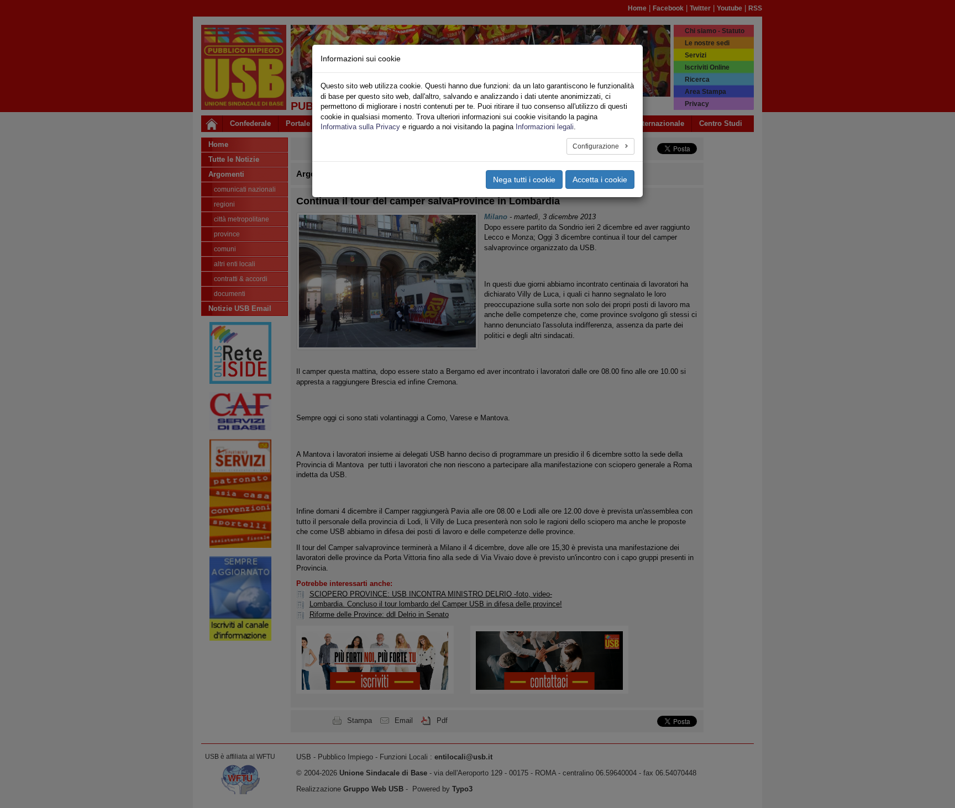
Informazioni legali (545, 127)
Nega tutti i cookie (524, 179)
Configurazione (597, 146)
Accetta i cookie (600, 179)
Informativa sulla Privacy (360, 127)
